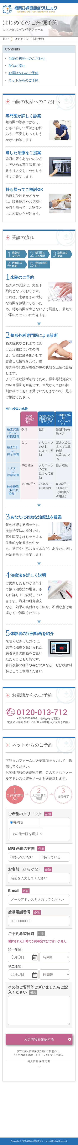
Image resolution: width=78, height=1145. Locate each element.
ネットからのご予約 (23, 80)
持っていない (23, 857)
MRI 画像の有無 (21, 848)
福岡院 (18, 822)
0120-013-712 (42, 712)
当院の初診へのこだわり (27, 58)
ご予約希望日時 (21, 934)
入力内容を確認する (39, 1039)
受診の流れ (17, 65)
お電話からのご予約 (23, 73)
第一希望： (16, 949)
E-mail (13, 891)
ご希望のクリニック (25, 814)
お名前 (25, 869)
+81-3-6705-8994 (27, 718)
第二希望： (16, 966)
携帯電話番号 (19, 912)
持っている (52, 857)
